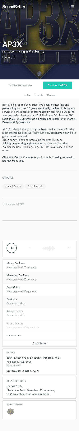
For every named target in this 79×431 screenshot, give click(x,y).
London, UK (9, 57)
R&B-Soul (25, 361)
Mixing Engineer (16, 263)
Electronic (36, 357)
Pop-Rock (12, 361)
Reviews (51, 95)
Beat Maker (13, 287)
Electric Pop (21, 357)
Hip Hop (48, 357)
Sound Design (15, 323)
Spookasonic (35, 186)
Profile (26, 95)
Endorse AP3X (13, 204)
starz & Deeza (13, 186)
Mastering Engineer (18, 275)
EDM (9, 357)
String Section (15, 311)
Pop (57, 357)
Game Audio (14, 335)
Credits (39, 95)
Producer (12, 299)
